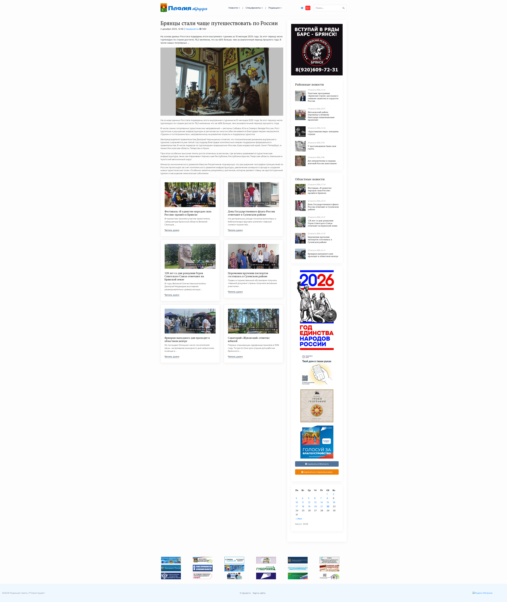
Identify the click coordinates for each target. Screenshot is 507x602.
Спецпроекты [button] (253, 8)
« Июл (299, 518)
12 (309, 502)
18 (303, 506)
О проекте (245, 593)
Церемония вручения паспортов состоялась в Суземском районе (248, 274)
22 (328, 506)
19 (309, 506)
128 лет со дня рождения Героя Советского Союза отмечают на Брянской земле (184, 276)
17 (297, 506)
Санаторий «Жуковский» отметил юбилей (248, 339)
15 (328, 502)
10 (297, 502)
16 (334, 502)
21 (321, 506)
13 (315, 502)
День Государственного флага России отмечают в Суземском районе (251, 213)
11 (303, 502)
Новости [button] (233, 8)
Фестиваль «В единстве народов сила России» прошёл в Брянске (188, 213)
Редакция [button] (274, 8)
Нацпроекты (192, 29)
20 (315, 506)
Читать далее (172, 230)
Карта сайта (259, 593)
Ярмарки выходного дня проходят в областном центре (187, 339)
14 (321, 502)
